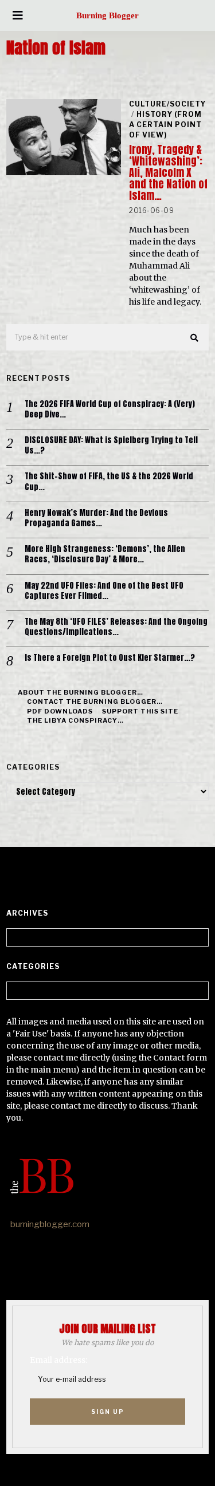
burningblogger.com (49, 1224)
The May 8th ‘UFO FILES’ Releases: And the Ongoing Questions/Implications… (116, 627)
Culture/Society (167, 104)
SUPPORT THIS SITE (140, 711)
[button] (195, 338)
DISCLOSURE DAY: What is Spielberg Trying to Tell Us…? (111, 445)
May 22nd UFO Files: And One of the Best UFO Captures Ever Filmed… (104, 591)
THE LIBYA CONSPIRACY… (75, 720)
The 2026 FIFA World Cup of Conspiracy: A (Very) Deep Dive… (110, 409)
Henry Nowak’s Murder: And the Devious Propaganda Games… (96, 518)
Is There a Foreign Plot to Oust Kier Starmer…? (110, 658)
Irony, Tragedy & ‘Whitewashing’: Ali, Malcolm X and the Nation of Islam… (168, 172)
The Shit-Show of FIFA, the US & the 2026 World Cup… (109, 481)
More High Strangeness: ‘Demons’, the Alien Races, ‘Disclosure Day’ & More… (105, 554)
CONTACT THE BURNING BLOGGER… (95, 701)
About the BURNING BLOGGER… (80, 692)
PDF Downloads (60, 711)
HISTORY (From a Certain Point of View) (165, 124)
